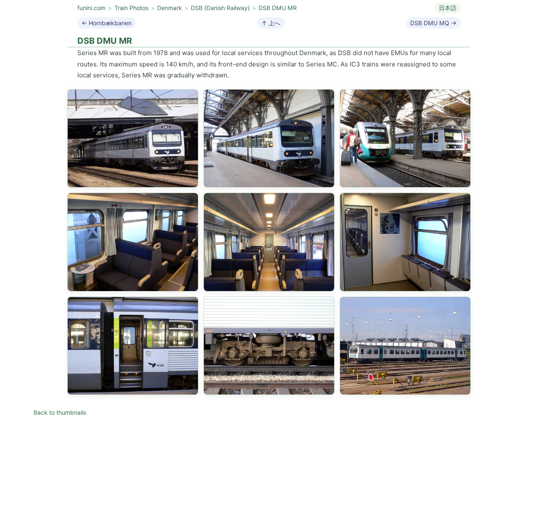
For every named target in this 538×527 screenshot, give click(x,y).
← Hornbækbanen (107, 22)
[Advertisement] (269, 469)
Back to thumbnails (60, 412)
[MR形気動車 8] (269, 346)
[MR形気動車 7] (132, 346)
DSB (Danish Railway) (220, 7)
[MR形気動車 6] (405, 242)
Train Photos (131, 7)
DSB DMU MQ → (433, 22)
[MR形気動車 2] (269, 138)
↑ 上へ (270, 22)
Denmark (169, 7)
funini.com (91, 7)
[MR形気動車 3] (405, 138)
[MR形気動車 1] (132, 138)
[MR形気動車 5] (269, 242)
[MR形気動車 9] (405, 346)
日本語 (447, 7)
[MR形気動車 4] (132, 242)
